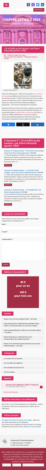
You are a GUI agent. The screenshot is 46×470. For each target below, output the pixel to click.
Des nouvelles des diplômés (13, 57)
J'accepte (6, 465)
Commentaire (7, 239)
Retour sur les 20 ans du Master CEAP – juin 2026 (20, 319)
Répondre (8, 165)
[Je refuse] (43, 459)
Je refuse (16, 465)
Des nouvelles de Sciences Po (14, 367)
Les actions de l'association (13, 358)
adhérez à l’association (32, 427)
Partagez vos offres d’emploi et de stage (17, 420)
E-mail (5, 232)
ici (10, 404)
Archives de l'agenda (11, 392)
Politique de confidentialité (33, 465)
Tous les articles (9, 372)
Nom (4, 224)
